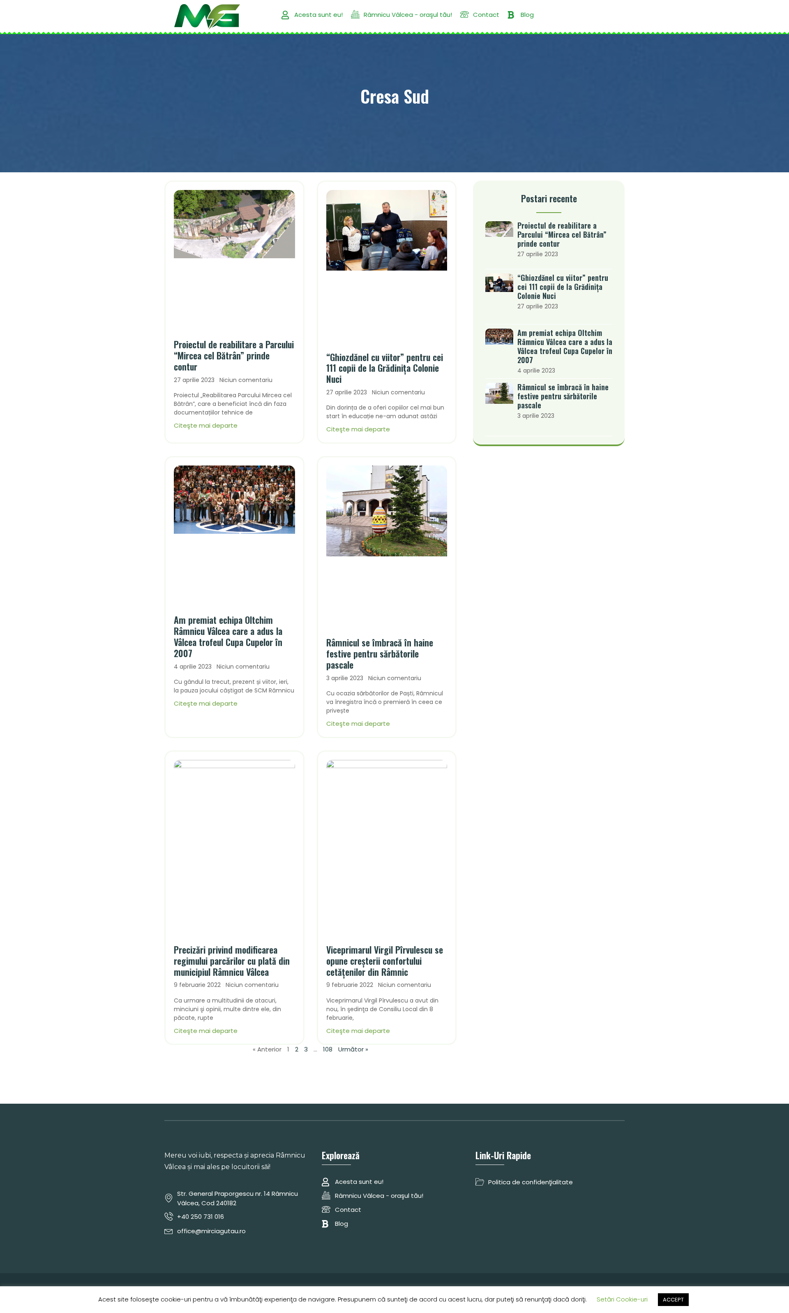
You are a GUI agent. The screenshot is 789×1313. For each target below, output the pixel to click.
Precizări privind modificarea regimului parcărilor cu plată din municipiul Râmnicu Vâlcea (232, 960)
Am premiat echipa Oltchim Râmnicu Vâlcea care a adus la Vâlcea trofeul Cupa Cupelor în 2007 (228, 636)
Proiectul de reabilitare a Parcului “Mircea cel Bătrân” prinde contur (234, 355)
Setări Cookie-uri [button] (622, 1299)
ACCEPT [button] (673, 1300)
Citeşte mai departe (206, 425)
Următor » (353, 1049)
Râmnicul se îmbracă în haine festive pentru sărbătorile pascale (379, 653)
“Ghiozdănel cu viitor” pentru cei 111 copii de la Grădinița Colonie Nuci (384, 368)
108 (327, 1049)
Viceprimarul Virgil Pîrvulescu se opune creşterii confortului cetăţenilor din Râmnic (384, 960)
